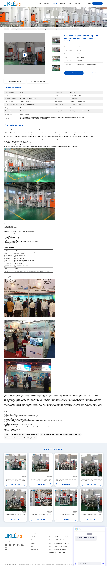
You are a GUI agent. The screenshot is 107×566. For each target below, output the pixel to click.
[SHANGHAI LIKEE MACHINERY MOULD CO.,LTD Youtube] (14, 545)
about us (46, 3)
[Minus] (103, 529)
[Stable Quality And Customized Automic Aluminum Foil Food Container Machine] (41, 501)
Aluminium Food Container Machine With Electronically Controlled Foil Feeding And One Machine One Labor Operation (41, 480)
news (69, 3)
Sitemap (14, 564)
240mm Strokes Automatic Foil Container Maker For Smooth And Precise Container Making (66, 480)
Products (13, 29)
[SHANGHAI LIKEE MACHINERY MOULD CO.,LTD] (12, 3)
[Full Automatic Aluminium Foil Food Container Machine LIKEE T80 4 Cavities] (66, 501)
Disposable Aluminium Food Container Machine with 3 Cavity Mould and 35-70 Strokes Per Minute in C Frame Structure (15, 480)
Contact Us (34, 549)
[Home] (13, 537)
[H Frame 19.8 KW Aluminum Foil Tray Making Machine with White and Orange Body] (91, 501)
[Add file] (76, 563)
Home (39, 3)
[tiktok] (18, 545)
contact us (77, 3)
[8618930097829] (22, 545)
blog (32, 546)
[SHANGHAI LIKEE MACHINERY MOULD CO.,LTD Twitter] (6, 545)
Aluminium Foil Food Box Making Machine (24, 434)
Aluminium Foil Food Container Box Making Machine (20, 438)
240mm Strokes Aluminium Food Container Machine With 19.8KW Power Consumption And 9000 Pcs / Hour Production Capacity (91, 480)
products (54, 3)
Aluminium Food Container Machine (27, 29)
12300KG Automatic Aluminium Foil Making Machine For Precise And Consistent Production (15, 515)
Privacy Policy (8, 564)
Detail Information (15, 81)
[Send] (103, 563)
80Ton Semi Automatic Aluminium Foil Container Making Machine (60, 434)
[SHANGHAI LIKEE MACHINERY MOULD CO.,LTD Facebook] (10, 545)
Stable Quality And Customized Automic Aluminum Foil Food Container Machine (41, 515)
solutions (62, 3)
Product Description (38, 81)
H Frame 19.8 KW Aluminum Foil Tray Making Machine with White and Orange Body (91, 515)
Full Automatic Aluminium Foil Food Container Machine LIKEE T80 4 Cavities (66, 515)
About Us (34, 537)
